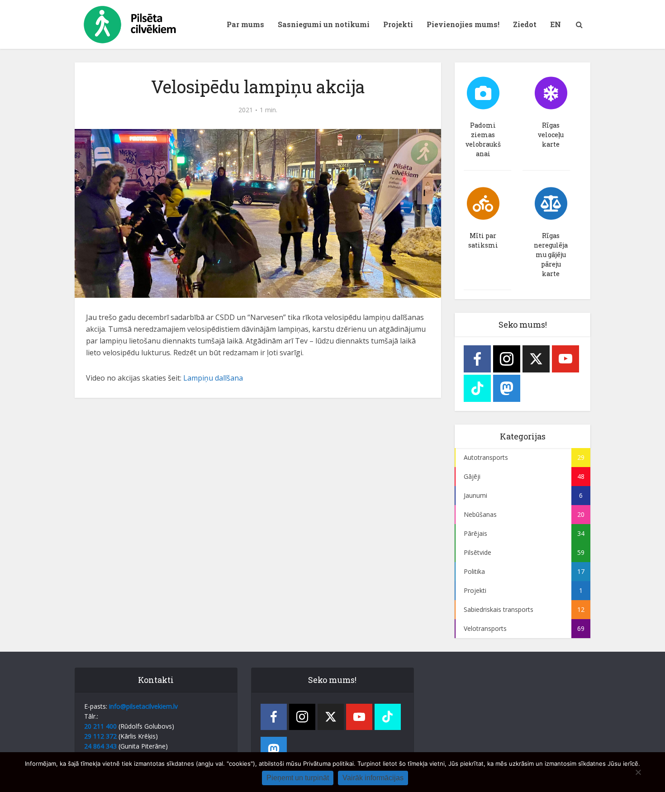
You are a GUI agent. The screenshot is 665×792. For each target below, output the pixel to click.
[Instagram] (506, 358)
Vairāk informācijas (373, 778)
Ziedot (525, 24)
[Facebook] (477, 358)
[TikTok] (477, 388)
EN (555, 24)
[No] (638, 772)
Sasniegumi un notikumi (324, 24)
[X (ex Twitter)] (536, 358)
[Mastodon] (506, 388)
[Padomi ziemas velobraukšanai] (483, 93)
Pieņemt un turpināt (297, 778)
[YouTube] (565, 358)
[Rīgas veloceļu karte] (551, 93)
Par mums (245, 24)
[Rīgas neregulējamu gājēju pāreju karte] (551, 203)
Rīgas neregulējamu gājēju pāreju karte (551, 254)
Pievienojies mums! (463, 24)
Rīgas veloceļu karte (551, 134)
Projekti (398, 24)
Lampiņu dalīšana (213, 378)
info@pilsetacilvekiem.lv (143, 706)
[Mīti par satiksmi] (483, 203)
